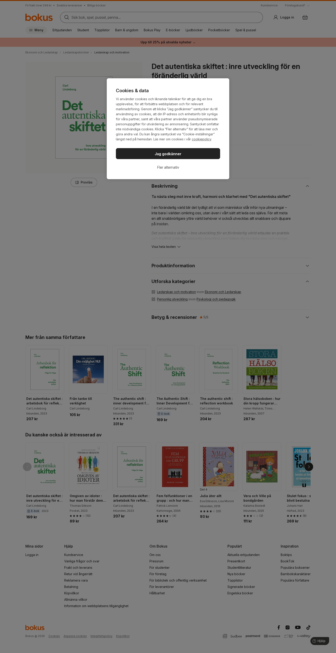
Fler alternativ (168, 167)
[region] (168, 128)
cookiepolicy (201, 139)
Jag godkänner (168, 154)
